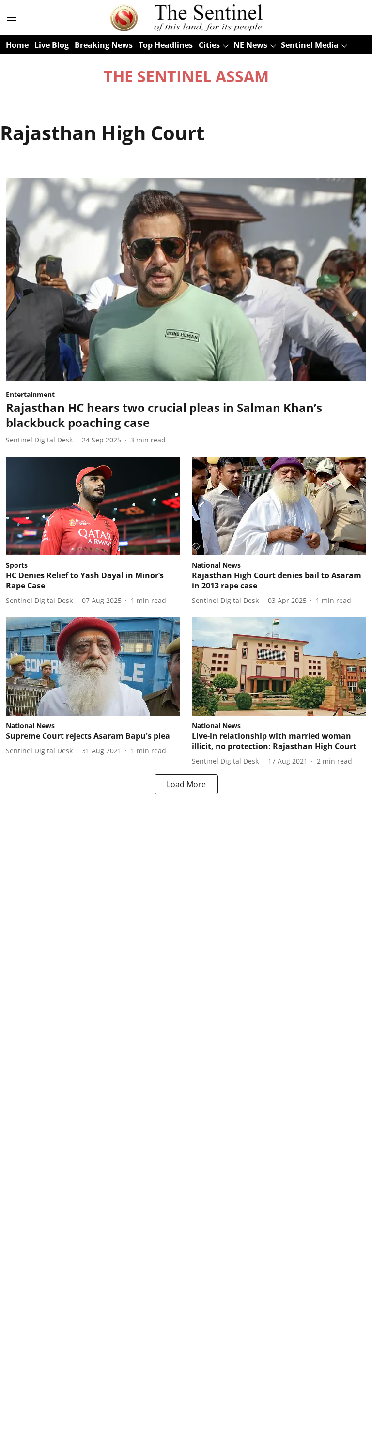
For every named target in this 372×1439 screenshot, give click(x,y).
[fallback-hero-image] (186, 279)
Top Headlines (166, 45)
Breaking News (104, 45)
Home (17, 45)
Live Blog (51, 45)
